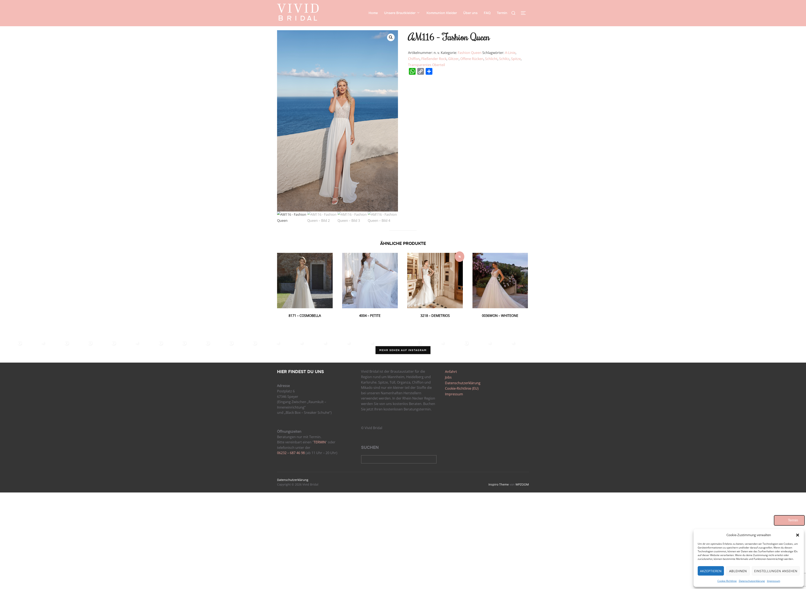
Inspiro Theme (498, 484)
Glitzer (453, 58)
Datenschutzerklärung (752, 581)
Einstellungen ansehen (775, 571)
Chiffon (414, 58)
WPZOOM (522, 484)
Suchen (370, 447)
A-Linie (510, 52)
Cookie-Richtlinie (727, 581)
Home (373, 13)
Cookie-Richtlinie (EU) (462, 388)
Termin (502, 13)
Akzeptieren (711, 571)
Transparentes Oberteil (426, 65)
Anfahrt (451, 371)
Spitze (516, 58)
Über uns (470, 13)
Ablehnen (738, 571)
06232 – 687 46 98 (291, 453)
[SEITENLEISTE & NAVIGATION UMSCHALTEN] (525, 13)
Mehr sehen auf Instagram (403, 350)
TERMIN (320, 442)
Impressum (773, 581)
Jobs (448, 377)
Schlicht (491, 58)
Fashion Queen (470, 52)
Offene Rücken (471, 58)
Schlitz (504, 58)
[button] (798, 535)
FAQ (487, 13)
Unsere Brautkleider (400, 13)
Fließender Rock (433, 58)
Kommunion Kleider (442, 13)
